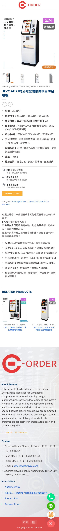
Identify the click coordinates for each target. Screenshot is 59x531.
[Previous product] (10, 104)
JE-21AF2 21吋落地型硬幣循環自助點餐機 (44, 328)
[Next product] (4, 104)
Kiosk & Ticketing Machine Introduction (26, 492)
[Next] (52, 42)
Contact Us (12, 193)
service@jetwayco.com (26, 465)
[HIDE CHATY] (51, 523)
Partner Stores (12, 504)
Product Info (11, 498)
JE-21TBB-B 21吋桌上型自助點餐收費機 (15, 328)
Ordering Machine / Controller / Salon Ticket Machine (26, 86)
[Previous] (6, 42)
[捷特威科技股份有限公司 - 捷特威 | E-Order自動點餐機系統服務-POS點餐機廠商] (29, 5)
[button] (4, 4)
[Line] (51, 506)
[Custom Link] (51, 515)
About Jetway (12, 486)
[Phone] (51, 497)
